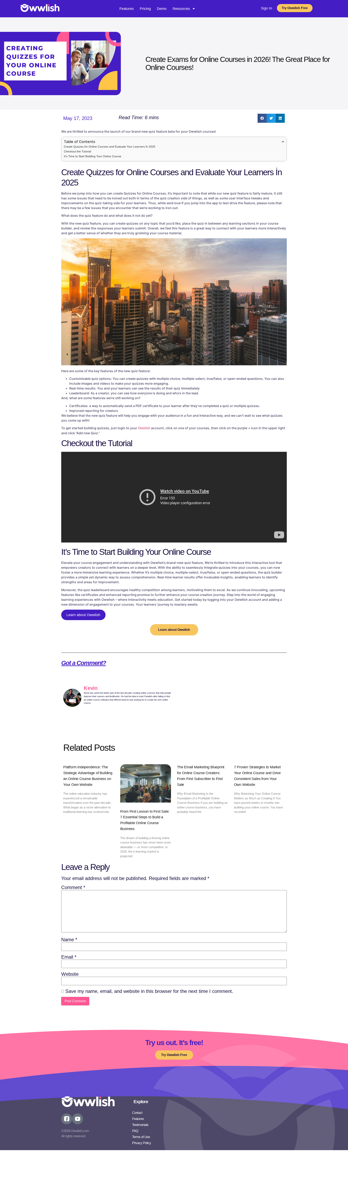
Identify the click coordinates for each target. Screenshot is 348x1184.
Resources (181, 9)
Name (69, 939)
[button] (262, 118)
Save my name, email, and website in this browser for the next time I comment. (149, 991)
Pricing (145, 9)
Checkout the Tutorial (77, 151)
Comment (73, 887)
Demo (162, 9)
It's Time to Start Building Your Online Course (92, 156)
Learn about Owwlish (83, 615)
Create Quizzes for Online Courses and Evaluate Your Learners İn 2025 (109, 146)
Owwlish (144, 428)
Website (70, 974)
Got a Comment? (83, 662)
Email (68, 957)
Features (126, 9)
